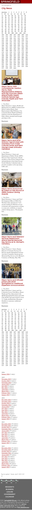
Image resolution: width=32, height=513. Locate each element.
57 (2, 24)
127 (11, 40)
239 (11, 68)
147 (7, 45)
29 (15, 17)
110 (27, 35)
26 (5, 17)
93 (15, 31)
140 (7, 43)
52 (12, 22)
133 (7, 42)
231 (7, 66)
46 (18, 21)
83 (9, 29)
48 (25, 21)
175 (7, 52)
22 (18, 15)
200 (23, 57)
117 (27, 36)
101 (16, 33)
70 (18, 26)
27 (9, 17)
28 (12, 17)
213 (19, 61)
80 (25, 28)
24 (25, 15)
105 (7, 35)
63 (22, 24)
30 (18, 17)
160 (3, 49)
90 (5, 31)
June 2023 (5, 434)
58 (5, 24)
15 (21, 14)
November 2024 (6, 401)
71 (22, 26)
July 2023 (4, 432)
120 (11, 38)
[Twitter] (13, 482)
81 (2, 29)
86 (18, 29)
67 (9, 26)
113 (11, 36)
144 (23, 43)
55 (22, 22)
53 (15, 22)
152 (27, 45)
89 (2, 31)
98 (5, 33)
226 (15, 64)
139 (3, 43)
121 (15, 38)
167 (3, 50)
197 (11, 57)
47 (22, 21)
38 (18, 19)
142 (15, 43)
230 (3, 66)
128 (15, 40)
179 (23, 52)
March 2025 (5, 391)
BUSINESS (10, 489)
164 (19, 49)
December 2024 (6, 400)
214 (23, 61)
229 (27, 64)
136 (19, 42)
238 (7, 68)
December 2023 (6, 424)
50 (5, 22)
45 (15, 21)
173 (27, 50)
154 (7, 47)
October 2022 (6, 451)
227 (19, 64)
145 (27, 43)
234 (19, 66)
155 (11, 47)
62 (18, 24)
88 (25, 29)
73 (2, 28)
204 (11, 59)
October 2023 (6, 427)
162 (11, 49)
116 (23, 36)
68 (12, 26)
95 (22, 31)
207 (23, 59)
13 (14, 14)
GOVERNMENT (9, 494)
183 (11, 54)
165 (23, 49)
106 (11, 35)
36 (12, 19)
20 (12, 15)
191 (15, 56)
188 (3, 56)
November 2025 (6, 379)
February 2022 (6, 465)
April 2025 (5, 389)
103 (24, 33)
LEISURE (9, 492)
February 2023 (6, 441)
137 (23, 42)
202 (3, 59)
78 (18, 28)
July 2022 (4, 457)
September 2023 (6, 429)
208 (27, 59)
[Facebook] (3, 482)
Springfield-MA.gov (10, 500)
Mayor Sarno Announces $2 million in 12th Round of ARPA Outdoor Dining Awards (13, 191)
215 (27, 61)
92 (12, 31)
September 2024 (6, 405)
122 (19, 38)
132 (3, 42)
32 (25, 17)
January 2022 (6, 467)
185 (19, 54)
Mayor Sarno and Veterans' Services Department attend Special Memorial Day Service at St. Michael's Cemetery (13, 240)
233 (15, 66)
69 (15, 26)
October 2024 (6, 403)
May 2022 (5, 460)
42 (5, 21)
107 (15, 35)
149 (15, 45)
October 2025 (6, 381)
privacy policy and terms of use (13, 505)
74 (5, 28)
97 (2, 33)
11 (8, 14)
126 (7, 40)
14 (18, 14)
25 (2, 17)
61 (15, 24)
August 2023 (5, 431)
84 (12, 29)
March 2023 (5, 439)
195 (3, 57)
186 (23, 54)
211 (11, 61)
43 (9, 21)
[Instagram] (9, 482)
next (15, 68)
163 (15, 49)
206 (19, 59)
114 (15, 36)
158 (23, 47)
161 (7, 49)
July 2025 (4, 386)
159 (27, 47)
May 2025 (5, 388)
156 (15, 47)
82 (5, 29)
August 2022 (5, 455)
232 (11, 66)
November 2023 (6, 426)
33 (2, 19)
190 (11, 56)
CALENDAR (9, 497)
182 (7, 54)
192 (19, 56)
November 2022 (6, 450)
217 (7, 62)
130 (23, 40)
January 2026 (6, 374)
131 (27, 40)
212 (15, 61)
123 (23, 38)
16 (24, 14)
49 (2, 22)
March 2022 (5, 464)
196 (7, 57)
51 (9, 22)
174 (3, 52)
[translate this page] (22, 481)
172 (23, 50)
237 (3, 68)
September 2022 (6, 453)
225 (11, 64)
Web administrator (23, 507)
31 (22, 17)
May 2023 (5, 436)
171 (19, 50)
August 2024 (5, 407)
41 (2, 21)
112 (7, 36)
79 (22, 28)
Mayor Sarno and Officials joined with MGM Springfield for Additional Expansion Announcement (13, 282)
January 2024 (6, 419)
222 (27, 62)
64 (25, 24)
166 (27, 49)
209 (3, 61)
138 (27, 42)
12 (11, 14)
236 (27, 66)
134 (11, 42)
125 (3, 40)
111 (3, 36)
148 (11, 45)
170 (15, 50)
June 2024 (5, 410)
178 (19, 52)
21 (15, 15)
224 (7, 64)
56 (25, 22)
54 (18, 22)
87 (22, 29)
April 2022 (5, 462)
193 (23, 56)
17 (2, 15)
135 (15, 42)
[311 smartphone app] (17, 482)
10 (5, 14)
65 (2, 26)
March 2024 (5, 415)
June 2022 (5, 458)
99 (9, 33)
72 (25, 26)
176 (11, 52)
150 (19, 45)
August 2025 (5, 384)
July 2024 (4, 408)
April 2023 (5, 438)
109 (23, 35)
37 (15, 19)
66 (5, 26)
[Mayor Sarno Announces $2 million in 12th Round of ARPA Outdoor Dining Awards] (12, 173)
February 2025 (6, 393)
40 (25, 19)
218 (11, 62)
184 (15, 54)
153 (3, 47)
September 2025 (6, 383)
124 (27, 38)
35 (9, 19)
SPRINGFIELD (10, 1)
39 (22, 19)
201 (27, 57)
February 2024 (6, 417)
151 (23, 45)
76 (12, 28)
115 (19, 36)
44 (12, 21)
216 (3, 62)
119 (7, 38)
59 (9, 24)
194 (27, 56)
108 (19, 35)
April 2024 (5, 414)
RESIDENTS (9, 487)
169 (11, 50)
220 (19, 62)
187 (27, 54)
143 (19, 43)
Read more (5, 121)
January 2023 (6, 443)
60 (12, 24)
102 (20, 33)
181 (3, 54)
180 (27, 52)
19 (9, 15)
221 (23, 62)
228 (23, 64)
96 (25, 31)
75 (9, 28)
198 (15, 57)
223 (3, 64)
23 (22, 15)
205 (15, 59)
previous (4, 12)
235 (23, 66)
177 (15, 52)
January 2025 (6, 395)
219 (15, 62)
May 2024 (5, 412)
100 (12, 33)
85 (15, 29)
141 (11, 43)
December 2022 (6, 448)
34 (5, 19)
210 (7, 61)
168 (7, 50)
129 (19, 40)
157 (19, 47)
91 (9, 31)
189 (7, 56)
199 (19, 57)
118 (3, 38)
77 (15, 28)
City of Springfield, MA (6, 5)
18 (5, 15)
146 (3, 45)
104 (3, 35)
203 (7, 59)
